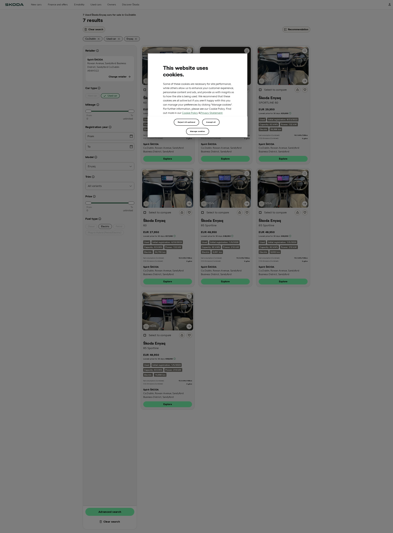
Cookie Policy (190, 112)
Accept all (211, 122)
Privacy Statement (211, 112)
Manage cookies (197, 131)
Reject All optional (186, 122)
